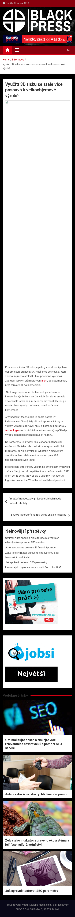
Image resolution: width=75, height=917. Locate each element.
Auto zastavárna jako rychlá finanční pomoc (30, 547)
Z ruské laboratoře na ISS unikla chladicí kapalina (38, 514)
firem (44, 380)
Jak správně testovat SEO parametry (26, 562)
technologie (12, 430)
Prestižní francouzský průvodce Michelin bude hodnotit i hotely (35, 501)
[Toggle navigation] (16, 50)
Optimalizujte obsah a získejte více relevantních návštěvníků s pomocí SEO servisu (33, 744)
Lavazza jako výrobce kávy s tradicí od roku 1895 (33, 567)
